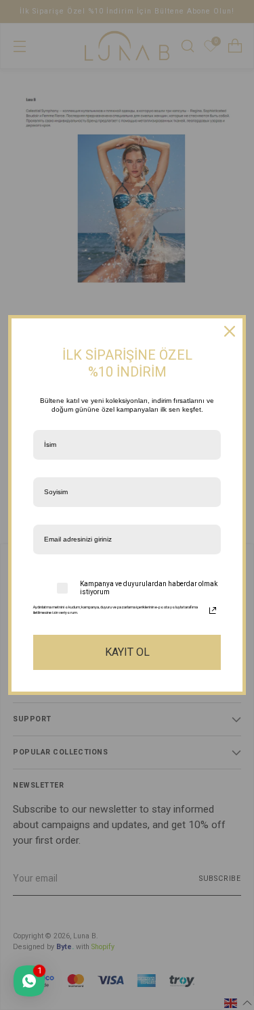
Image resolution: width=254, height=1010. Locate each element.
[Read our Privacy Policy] (213, 610)
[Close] (229, 331)
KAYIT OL (127, 652)
